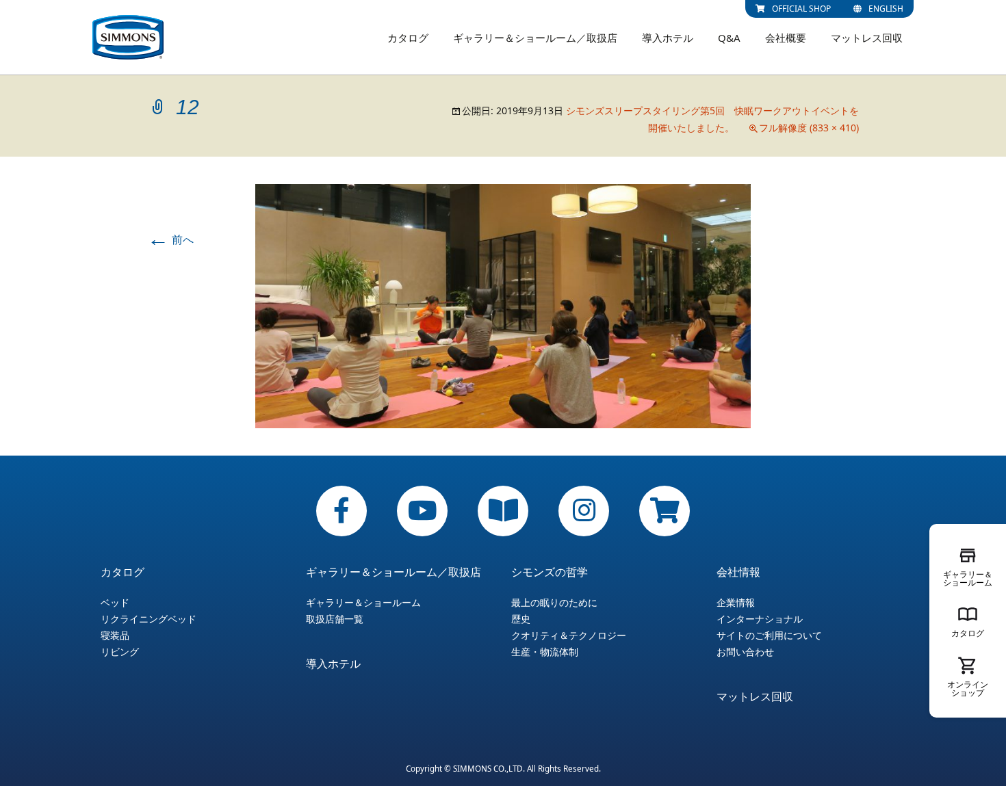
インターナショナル (760, 619)
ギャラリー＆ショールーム (363, 602)
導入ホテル (667, 37)
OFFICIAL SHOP (801, 8)
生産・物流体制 (544, 652)
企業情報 (736, 602)
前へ (170, 239)
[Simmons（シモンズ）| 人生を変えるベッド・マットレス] (128, 37)
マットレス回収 (867, 37)
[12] (503, 305)
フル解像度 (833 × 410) (809, 127)
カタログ (407, 37)
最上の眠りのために (554, 602)
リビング (120, 652)
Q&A (729, 37)
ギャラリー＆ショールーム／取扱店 (535, 37)
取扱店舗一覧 (334, 619)
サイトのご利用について (769, 635)
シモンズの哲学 (549, 571)
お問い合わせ (745, 652)
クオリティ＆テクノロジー (568, 635)
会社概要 (785, 37)
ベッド (115, 602)
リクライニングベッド (148, 619)
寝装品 (115, 635)
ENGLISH (885, 8)
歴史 (520, 619)
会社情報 (738, 571)
